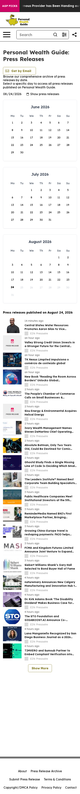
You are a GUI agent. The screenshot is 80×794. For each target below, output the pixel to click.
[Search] (55, 34)
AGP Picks (9, 6)
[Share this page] (74, 34)
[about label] (26, 333)
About (22, 771)
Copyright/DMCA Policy (21, 787)
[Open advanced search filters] (64, 34)
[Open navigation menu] (6, 34)
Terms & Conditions (57, 779)
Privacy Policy (51, 787)
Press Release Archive (46, 771)
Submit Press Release (24, 779)
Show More (40, 668)
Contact (71, 787)
